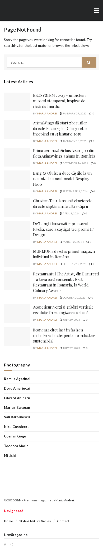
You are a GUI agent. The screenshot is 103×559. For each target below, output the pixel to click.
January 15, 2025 (74, 141)
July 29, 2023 (71, 319)
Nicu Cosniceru (17, 427)
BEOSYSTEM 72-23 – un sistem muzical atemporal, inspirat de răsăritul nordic (59, 101)
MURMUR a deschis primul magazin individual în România (64, 254)
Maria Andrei (47, 113)
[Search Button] (89, 62)
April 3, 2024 (70, 213)
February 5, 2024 (74, 263)
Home (8, 521)
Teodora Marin (16, 446)
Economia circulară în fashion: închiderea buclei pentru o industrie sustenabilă (64, 335)
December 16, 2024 (75, 163)
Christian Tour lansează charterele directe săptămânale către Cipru (62, 203)
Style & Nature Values (35, 521)
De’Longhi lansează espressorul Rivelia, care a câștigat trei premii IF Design (63, 229)
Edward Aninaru (17, 398)
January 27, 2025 (74, 113)
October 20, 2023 (74, 297)
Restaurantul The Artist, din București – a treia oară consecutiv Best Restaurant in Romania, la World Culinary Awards (66, 282)
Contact (63, 521)
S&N (18, 500)
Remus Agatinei (17, 379)
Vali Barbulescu (17, 417)
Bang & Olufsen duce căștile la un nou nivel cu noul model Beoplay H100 (62, 178)
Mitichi (10, 455)
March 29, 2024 (73, 241)
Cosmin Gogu (15, 436)
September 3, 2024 (74, 191)
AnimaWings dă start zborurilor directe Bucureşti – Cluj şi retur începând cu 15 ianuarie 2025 (60, 128)
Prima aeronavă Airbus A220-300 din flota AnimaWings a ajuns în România (64, 153)
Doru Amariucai (17, 388)
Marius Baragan (17, 407)
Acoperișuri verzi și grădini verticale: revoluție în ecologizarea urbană (63, 309)
